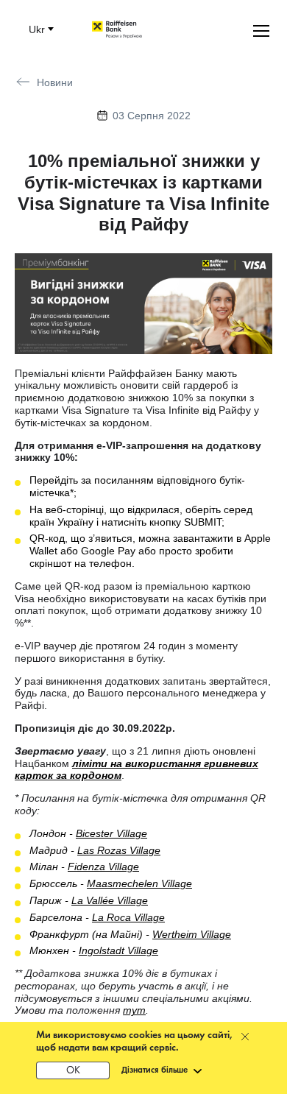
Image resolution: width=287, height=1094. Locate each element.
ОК (73, 1071)
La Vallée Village (109, 900)
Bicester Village (111, 833)
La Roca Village (128, 917)
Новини (55, 82)
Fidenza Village (103, 866)
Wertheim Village (191, 934)
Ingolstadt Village (118, 950)
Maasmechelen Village (139, 883)
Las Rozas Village (118, 850)
